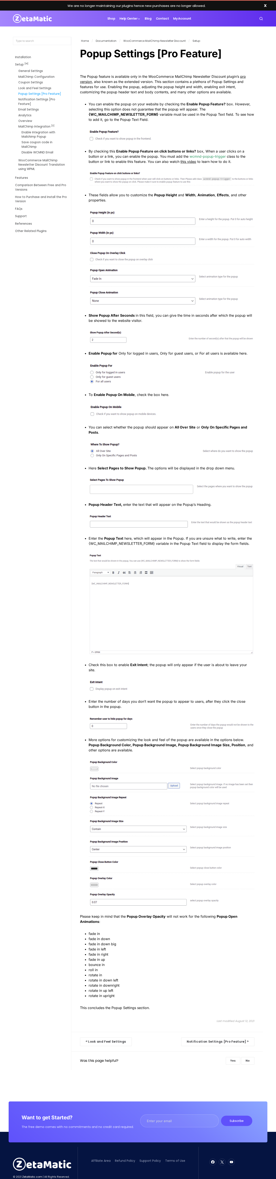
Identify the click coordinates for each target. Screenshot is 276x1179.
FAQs (18, 209)
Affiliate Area (101, 1161)
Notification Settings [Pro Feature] (36, 102)
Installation (23, 57)
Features (21, 178)
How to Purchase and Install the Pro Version (41, 199)
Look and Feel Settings (34, 88)
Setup (21, 64)
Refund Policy (125, 1161)
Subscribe (237, 1121)
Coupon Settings (30, 83)
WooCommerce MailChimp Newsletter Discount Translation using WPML (41, 164)
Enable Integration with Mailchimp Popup (38, 134)
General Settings (30, 71)
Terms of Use (175, 1161)
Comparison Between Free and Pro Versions (40, 187)
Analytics (24, 115)
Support (21, 216)
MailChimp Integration (36, 126)
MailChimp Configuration (36, 77)
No (248, 1060)
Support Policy (150, 1161)
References (23, 224)
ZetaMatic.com (32, 1177)
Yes (233, 1060)
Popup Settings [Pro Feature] (39, 94)
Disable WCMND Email (37, 153)
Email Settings (28, 110)
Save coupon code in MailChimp (37, 144)
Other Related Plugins (31, 231)
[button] (261, 18)
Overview (25, 121)
